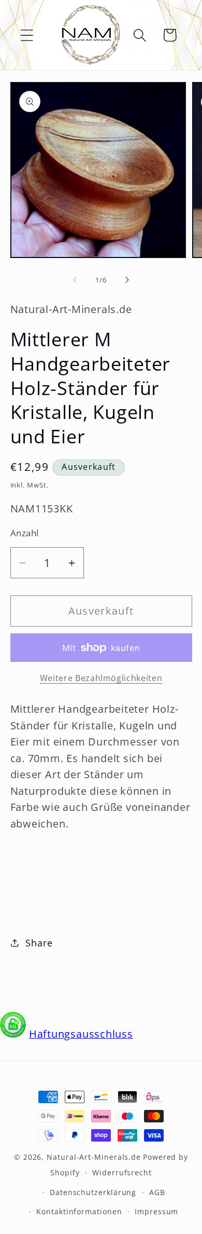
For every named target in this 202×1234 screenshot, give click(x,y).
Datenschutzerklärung (93, 1192)
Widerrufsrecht (122, 1172)
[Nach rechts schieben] (127, 279)
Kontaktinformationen (79, 1211)
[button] (26, 35)
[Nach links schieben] (74, 279)
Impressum (156, 1211)
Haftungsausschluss (81, 1034)
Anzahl (24, 533)
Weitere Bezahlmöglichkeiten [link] (101, 678)
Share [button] (38, 943)
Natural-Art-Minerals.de (94, 1157)
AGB (157, 1192)
